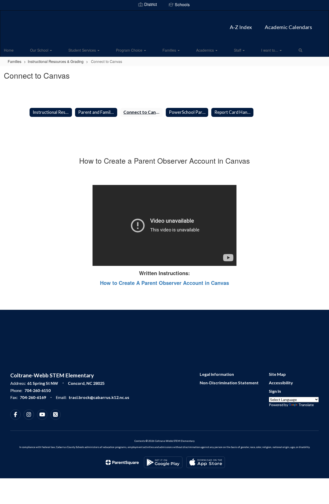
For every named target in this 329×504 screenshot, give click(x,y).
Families (169, 50)
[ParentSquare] (122, 462)
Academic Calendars (288, 27)
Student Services (82, 50)
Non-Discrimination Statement (229, 382)
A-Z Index (241, 27)
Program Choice (129, 50)
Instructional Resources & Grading (56, 61)
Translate (306, 405)
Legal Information (217, 374)
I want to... (270, 50)
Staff (238, 50)
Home (9, 50)
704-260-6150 (37, 390)
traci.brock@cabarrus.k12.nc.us (99, 397)
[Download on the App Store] (205, 462)
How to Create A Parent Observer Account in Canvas (164, 282)
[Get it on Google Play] (163, 462)
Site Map (277, 374)
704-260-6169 (33, 397)
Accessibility (281, 382)
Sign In (275, 391)
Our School (39, 50)
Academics (205, 50)
